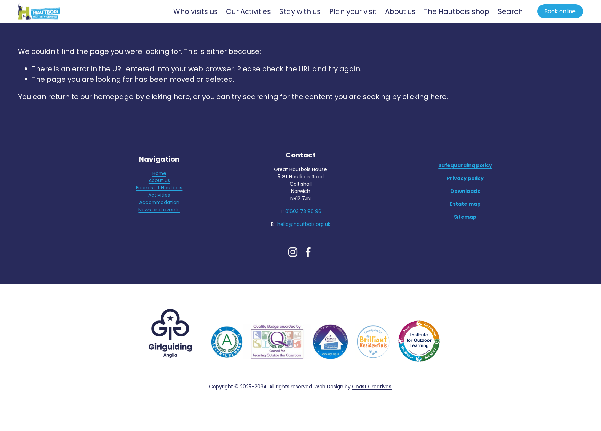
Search (510, 11)
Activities (159, 195)
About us (159, 180)
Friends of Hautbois (159, 187)
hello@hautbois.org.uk (303, 224)
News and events (159, 209)
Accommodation (159, 202)
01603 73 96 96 (303, 211)
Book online (560, 11)
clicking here (168, 96)
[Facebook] (308, 252)
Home (159, 173)
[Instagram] (293, 252)
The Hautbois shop (456, 11)
